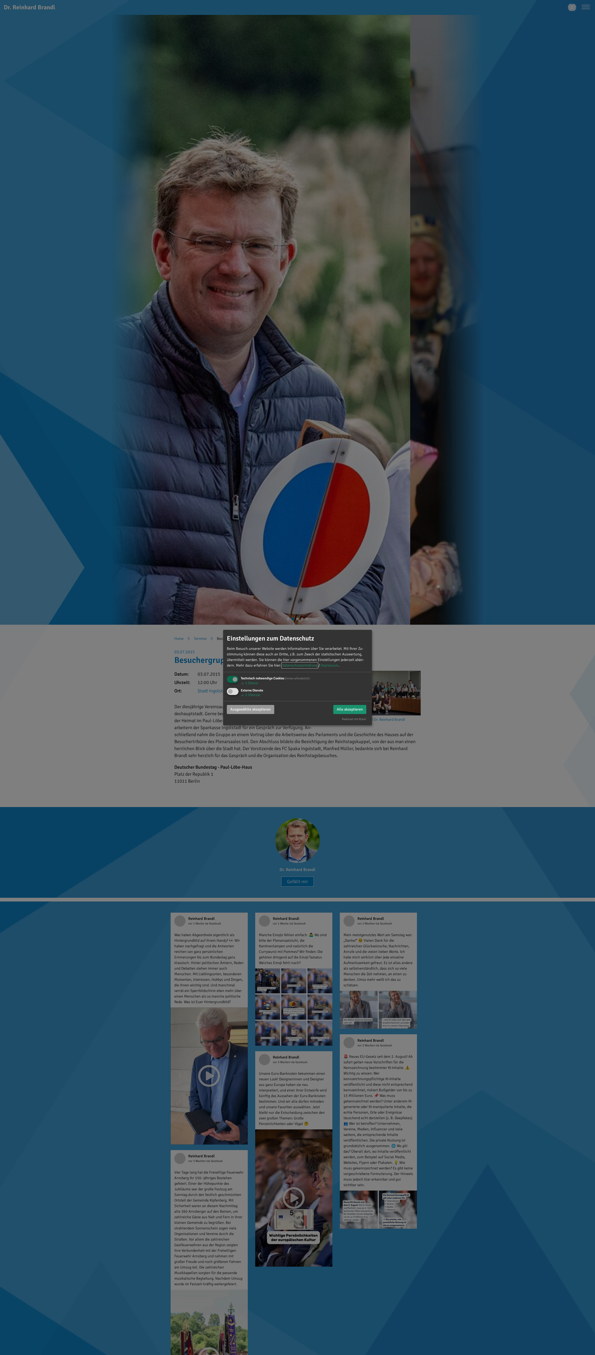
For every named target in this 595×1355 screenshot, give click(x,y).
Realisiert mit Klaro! (354, 719)
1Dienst (249, 683)
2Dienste (250, 695)
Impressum (329, 665)
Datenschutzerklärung (299, 665)
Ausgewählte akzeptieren (250, 709)
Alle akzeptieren (350, 709)
